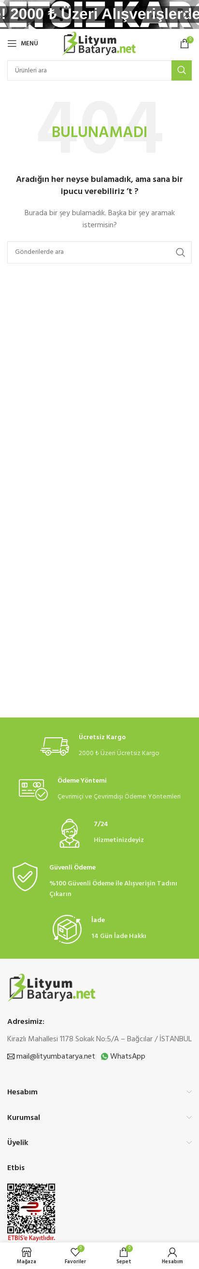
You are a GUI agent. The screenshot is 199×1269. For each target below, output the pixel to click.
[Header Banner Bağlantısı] (85, 14)
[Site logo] (99, 43)
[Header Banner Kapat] (187, 14)
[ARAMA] (181, 70)
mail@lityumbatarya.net (54, 1056)
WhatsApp (126, 1056)
